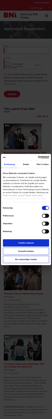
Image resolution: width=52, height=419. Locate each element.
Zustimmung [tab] (9, 164)
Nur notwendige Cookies (26, 259)
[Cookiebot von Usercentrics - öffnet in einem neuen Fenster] (38, 157)
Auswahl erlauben (26, 251)
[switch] (45, 216)
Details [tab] (26, 164)
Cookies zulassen (26, 243)
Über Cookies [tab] (43, 164)
